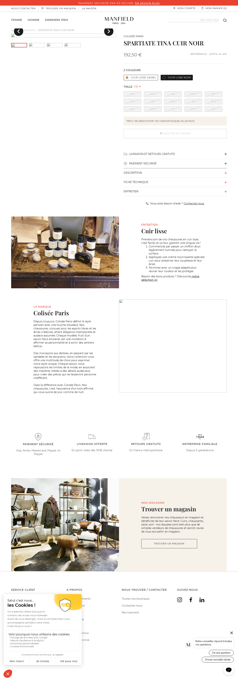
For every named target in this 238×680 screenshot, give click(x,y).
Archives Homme (78, 640)
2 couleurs (132, 70)
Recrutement (130, 612)
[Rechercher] (223, 20)
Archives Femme (78, 633)
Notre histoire (76, 605)
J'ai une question (221, 652)
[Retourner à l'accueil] (119, 20)
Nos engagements (79, 598)
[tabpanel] (63, 35)
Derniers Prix (56, 19)
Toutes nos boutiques (135, 598)
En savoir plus (147, 3)
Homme (33, 19)
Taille (128, 86)
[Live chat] (228, 669)
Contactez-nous (132, 605)
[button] (18, 31)
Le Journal (73, 626)
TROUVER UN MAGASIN (169, 543)
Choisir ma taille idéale (218, 659)
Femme (16, 19)
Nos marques (75, 619)
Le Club (71, 612)
